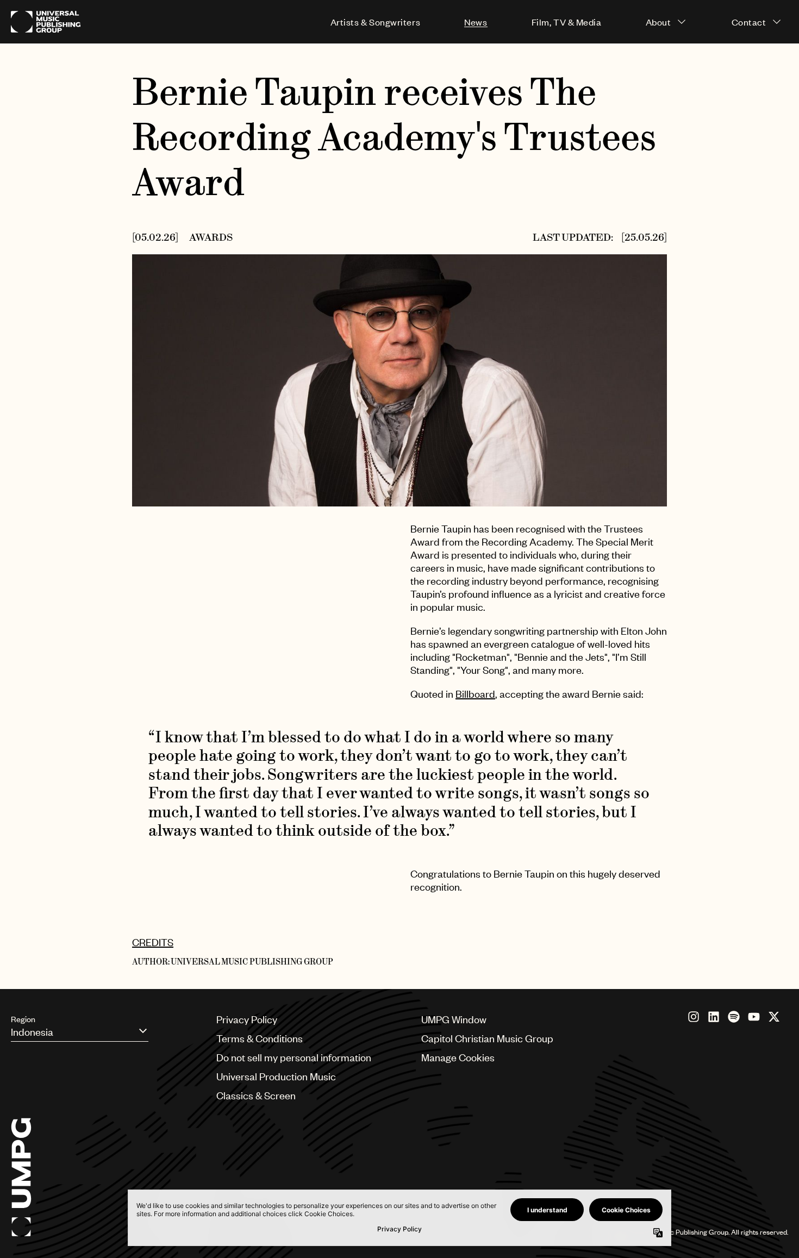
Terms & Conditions (259, 1038)
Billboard (475, 693)
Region (23, 1019)
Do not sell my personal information (293, 1057)
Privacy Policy (246, 1019)
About (658, 22)
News (475, 22)
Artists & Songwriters (375, 22)
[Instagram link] (694, 1017)
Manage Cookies (458, 1057)
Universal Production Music (276, 1076)
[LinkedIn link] (714, 1017)
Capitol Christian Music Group (487, 1038)
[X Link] (774, 1017)
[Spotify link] (734, 1017)
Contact (749, 22)
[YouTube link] (754, 1017)
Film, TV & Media (567, 22)
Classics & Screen (256, 1095)
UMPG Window (453, 1019)
